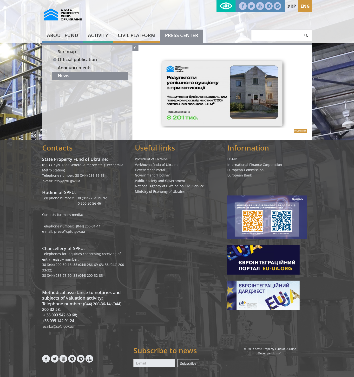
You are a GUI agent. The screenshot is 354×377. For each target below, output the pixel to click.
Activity (98, 35)
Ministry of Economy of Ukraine (160, 191)
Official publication (77, 59)
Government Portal (150, 170)
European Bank (239, 175)
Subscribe (188, 363)
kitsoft (277, 353)
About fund (62, 35)
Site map (67, 51)
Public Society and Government (160, 180)
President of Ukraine (151, 159)
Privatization (300, 130)
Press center (181, 35)
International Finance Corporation (254, 164)
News (63, 75)
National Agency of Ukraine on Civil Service (169, 186)
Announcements (75, 67)
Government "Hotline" (152, 175)
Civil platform (136, 35)
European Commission (245, 170)
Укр (292, 6)
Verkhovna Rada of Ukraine (156, 164)
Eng (305, 6)
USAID (232, 159)
